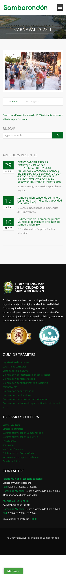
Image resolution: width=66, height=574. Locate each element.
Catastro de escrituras (14, 366)
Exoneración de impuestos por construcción (27, 374)
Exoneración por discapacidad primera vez (26, 399)
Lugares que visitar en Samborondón (23, 432)
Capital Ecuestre (11, 424)
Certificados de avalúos (15, 370)
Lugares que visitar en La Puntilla (20, 436)
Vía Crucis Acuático (13, 449)
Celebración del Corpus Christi (19, 453)
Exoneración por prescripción (18, 391)
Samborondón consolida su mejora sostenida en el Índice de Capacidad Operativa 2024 (39, 200)
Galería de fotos (11, 461)
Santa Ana (8, 445)
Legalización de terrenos (16, 362)
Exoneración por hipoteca (17, 395)
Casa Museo (9, 441)
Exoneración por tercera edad (19, 378)
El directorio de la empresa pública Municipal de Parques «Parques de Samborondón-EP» (38, 221)
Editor (15, 101)
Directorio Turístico (13, 428)
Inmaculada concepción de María (20, 457)
